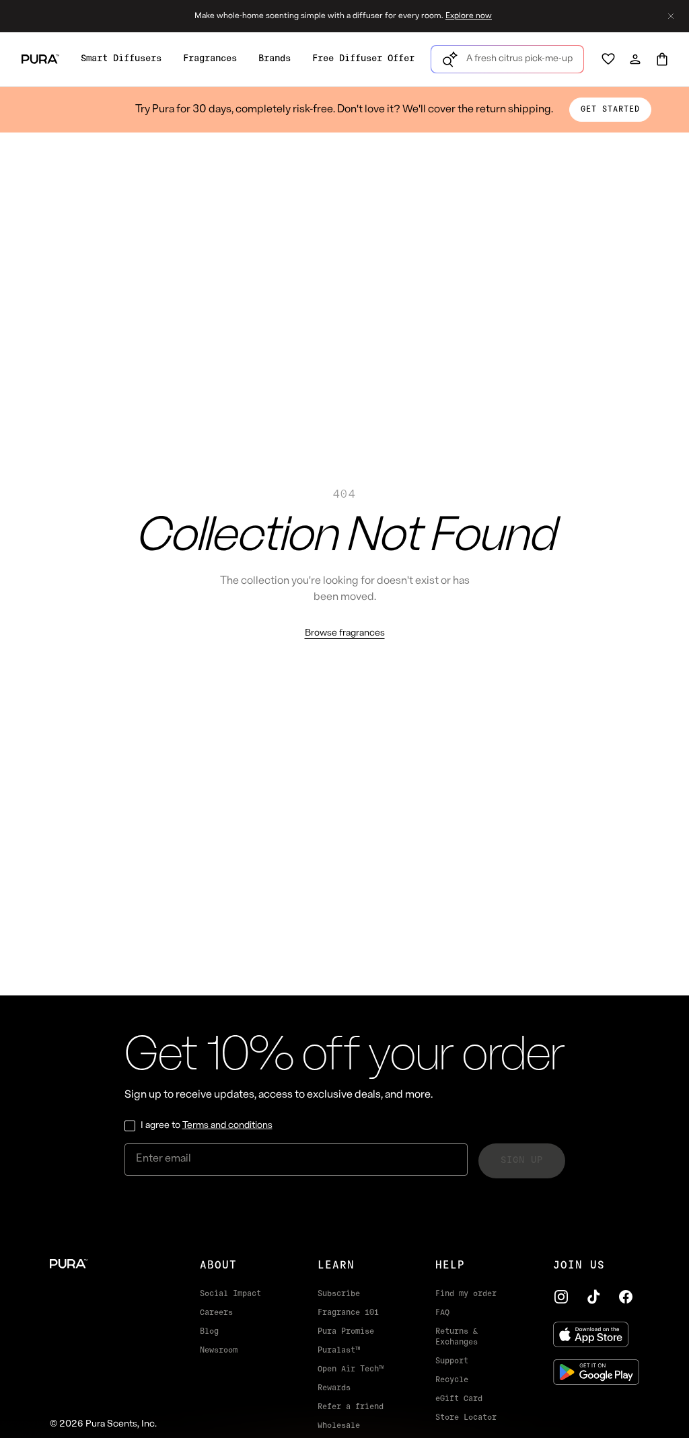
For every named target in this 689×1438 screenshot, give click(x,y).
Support (451, 1361)
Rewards (334, 1388)
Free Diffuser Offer (363, 58)
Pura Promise (346, 1331)
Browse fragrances (345, 633)
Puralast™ (339, 1350)
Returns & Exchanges (456, 1337)
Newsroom (219, 1350)
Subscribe (339, 1294)
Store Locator (466, 1417)
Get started (610, 109)
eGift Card (458, 1399)
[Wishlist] (608, 59)
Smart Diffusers (121, 58)
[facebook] (626, 1297)
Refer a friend (351, 1407)
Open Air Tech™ (351, 1369)
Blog (209, 1331)
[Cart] (662, 59)
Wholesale (339, 1426)
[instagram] (561, 1297)
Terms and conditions (227, 1125)
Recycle (451, 1380)
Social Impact (230, 1294)
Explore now (468, 16)
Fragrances (210, 58)
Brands (274, 58)
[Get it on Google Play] (596, 1372)
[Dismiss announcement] (670, 16)
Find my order (466, 1294)
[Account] (635, 59)
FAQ (442, 1313)
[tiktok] (593, 1297)
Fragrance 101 (348, 1313)
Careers (216, 1313)
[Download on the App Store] (596, 1334)
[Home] (103, 1264)
